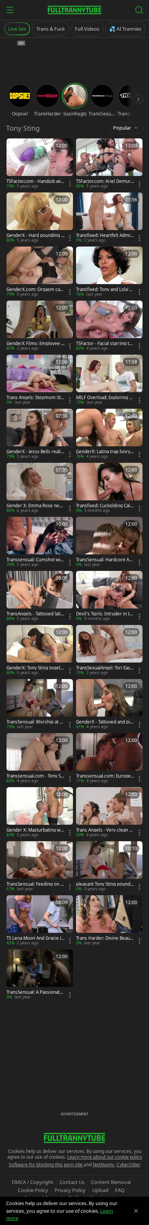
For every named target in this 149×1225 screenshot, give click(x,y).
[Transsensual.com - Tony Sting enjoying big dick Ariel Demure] (39, 758)
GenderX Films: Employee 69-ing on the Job (35, 343)
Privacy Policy (70, 1190)
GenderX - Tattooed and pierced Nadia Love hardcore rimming (105, 722)
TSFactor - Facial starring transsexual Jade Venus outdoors (104, 343)
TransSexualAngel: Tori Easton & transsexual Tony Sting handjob (104, 668)
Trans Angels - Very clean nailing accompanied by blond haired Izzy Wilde (105, 830)
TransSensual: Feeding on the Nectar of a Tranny (35, 884)
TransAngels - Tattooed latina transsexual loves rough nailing (35, 614)
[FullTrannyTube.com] (74, 10)
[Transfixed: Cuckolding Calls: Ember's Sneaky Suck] (109, 488)
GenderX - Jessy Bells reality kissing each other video (35, 451)
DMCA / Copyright (32, 1182)
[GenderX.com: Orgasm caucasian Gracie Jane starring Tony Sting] (39, 272)
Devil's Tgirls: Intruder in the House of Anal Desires (104, 614)
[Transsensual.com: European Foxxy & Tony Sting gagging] (109, 758)
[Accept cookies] (136, 1211)
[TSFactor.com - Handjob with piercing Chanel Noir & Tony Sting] (39, 163)
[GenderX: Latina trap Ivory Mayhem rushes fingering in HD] (109, 434)
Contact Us (72, 1182)
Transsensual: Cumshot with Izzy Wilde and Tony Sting (35, 559)
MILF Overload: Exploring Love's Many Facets (105, 397)
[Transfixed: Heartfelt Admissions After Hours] (109, 217)
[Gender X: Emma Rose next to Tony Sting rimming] (39, 488)
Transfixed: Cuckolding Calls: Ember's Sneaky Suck (103, 505)
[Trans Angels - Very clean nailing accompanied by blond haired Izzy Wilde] (109, 812)
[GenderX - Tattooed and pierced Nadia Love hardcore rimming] (109, 704)
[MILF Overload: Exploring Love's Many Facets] (109, 380)
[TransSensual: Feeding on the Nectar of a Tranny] (39, 866)
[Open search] (139, 10)
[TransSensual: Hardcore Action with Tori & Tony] (109, 542)
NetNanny (103, 1164)
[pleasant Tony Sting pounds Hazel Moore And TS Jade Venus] (109, 866)
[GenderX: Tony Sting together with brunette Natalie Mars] (39, 650)
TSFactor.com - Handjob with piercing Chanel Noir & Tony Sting (34, 181)
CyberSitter (129, 1164)
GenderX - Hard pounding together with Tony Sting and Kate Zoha (35, 235)
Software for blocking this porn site (46, 1164)
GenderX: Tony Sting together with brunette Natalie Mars (34, 668)
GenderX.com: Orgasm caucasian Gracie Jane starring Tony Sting (34, 289)
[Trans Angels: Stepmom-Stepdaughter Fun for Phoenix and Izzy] (39, 380)
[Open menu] (10, 10)
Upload (100, 1190)
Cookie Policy (33, 1190)
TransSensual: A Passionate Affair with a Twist (34, 992)
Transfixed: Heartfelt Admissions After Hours (104, 235)
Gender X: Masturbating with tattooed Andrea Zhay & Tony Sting (34, 830)
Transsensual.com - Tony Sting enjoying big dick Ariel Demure (34, 776)
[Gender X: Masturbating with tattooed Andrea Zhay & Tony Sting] (39, 812)
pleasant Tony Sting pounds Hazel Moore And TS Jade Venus (105, 884)
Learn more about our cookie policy (104, 1157)
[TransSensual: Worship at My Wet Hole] (39, 704)
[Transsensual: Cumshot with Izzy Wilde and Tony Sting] (39, 542)
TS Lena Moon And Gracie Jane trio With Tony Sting (34, 938)
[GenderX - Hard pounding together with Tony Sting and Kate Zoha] (39, 217)
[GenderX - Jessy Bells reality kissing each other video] (39, 434)
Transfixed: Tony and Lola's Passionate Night (103, 289)
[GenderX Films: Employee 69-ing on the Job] (39, 326)
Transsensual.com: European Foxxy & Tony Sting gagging (104, 776)
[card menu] (69, 184)
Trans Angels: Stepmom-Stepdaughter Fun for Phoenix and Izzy (34, 397)
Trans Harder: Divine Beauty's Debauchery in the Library (104, 938)
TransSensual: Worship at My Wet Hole (34, 722)
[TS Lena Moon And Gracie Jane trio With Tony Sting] (39, 920)
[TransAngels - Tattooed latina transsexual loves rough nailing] (39, 596)
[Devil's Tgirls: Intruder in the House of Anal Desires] (109, 596)
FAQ (120, 1190)
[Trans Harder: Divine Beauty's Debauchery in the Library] (109, 920)
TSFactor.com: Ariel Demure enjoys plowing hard (104, 181)
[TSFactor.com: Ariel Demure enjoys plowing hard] (109, 163)
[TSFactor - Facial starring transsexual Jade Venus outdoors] (109, 326)
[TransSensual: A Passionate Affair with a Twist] (39, 974)
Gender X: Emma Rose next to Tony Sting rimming (34, 505)
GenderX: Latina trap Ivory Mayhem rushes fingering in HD (104, 451)
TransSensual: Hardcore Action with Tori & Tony (105, 559)
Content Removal (111, 1182)
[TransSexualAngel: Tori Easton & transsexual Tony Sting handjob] (109, 650)
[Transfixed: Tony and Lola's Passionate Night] (109, 272)
